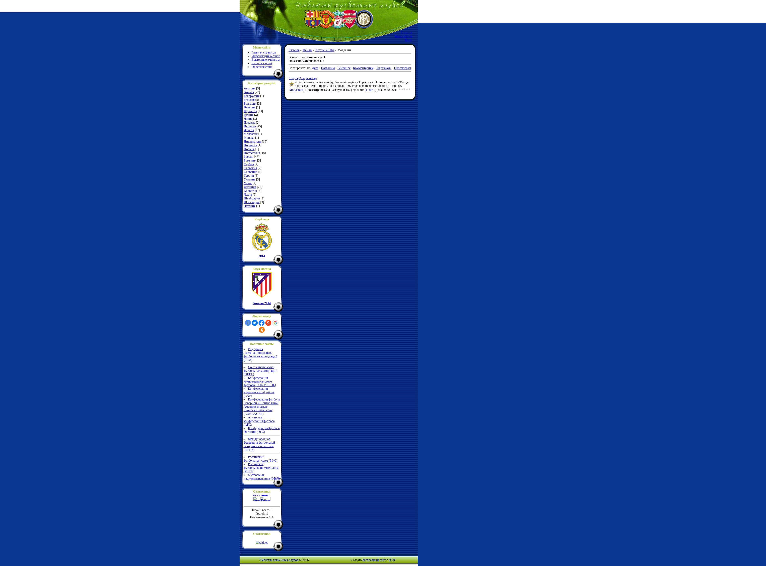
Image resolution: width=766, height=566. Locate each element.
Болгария (250, 103)
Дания (248, 118)
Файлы (307, 50)
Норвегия (250, 145)
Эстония (249, 206)
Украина (249, 179)
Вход (408, 40)
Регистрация (403, 36)
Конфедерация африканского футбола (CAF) (259, 392)
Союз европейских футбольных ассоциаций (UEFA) (260, 370)
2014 (262, 256)
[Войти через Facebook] (262, 323)
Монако (249, 137)
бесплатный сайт (374, 560)
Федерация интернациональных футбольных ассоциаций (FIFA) (260, 354)
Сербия (249, 164)
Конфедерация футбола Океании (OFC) (262, 429)
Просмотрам (402, 68)
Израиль (249, 122)
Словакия (250, 168)
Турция (249, 175)
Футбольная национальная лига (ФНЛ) (262, 476)
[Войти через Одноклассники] (262, 330)
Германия (250, 111)
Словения (250, 171)
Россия (248, 156)
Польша (249, 149)
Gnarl (369, 89)
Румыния (250, 160)
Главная (406, 32)
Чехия (248, 194)
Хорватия (250, 190)
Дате (315, 68)
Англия (249, 92)
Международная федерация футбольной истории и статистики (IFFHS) (259, 444)
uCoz (392, 560)
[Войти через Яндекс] (268, 323)
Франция (250, 187)
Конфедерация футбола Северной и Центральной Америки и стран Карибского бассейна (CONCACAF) (262, 406)
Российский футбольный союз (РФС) (260, 458)
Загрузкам (383, 68)
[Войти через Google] (275, 323)
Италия (249, 130)
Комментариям (363, 68)
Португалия (252, 153)
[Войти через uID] (248, 323)
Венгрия (249, 107)
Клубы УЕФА (324, 50)
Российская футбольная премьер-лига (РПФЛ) (261, 467)
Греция (248, 115)
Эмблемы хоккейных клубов (278, 560)
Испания (250, 126)
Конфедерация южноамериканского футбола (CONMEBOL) (260, 381)
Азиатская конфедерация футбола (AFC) (259, 421)
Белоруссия (251, 96)
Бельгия (249, 99)
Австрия (249, 88)
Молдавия (251, 134)
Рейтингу (344, 68)
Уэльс (248, 183)
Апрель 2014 (262, 303)
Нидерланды (252, 141)
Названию (328, 68)
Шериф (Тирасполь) (303, 78)
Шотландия (252, 202)
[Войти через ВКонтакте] (255, 323)
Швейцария (252, 198)
